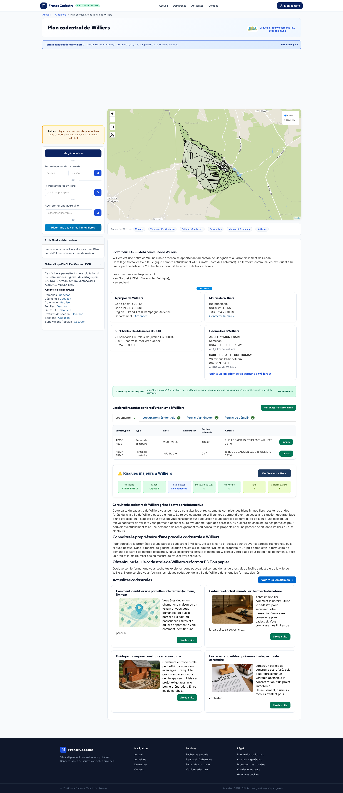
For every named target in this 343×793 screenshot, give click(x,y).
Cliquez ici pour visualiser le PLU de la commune (277, 29)
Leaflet (297, 218)
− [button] (112, 119)
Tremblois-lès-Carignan (162, 229)
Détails (286, 442)
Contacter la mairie (222, 316)
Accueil (163, 5)
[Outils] (112, 135)
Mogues (139, 229)
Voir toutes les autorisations (278, 407)
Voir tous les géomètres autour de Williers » (240, 373)
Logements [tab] (125, 417)
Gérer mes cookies (248, 774)
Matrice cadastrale (197, 769)
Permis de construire (198, 764)
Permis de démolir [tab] (239, 417)
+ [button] (112, 113)
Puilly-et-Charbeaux (192, 229)
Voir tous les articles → (277, 580)
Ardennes (60, 14)
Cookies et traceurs (248, 769)
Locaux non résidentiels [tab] (161, 417)
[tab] (73, 240)
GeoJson (64, 295)
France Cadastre (73, 6)
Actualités (197, 5)
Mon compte (292, 5)
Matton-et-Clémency (239, 229)
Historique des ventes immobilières (73, 227)
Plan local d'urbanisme (199, 759)
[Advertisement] (171, 79)
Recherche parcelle (197, 754)
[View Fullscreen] (112, 127)
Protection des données (251, 764)
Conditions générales (249, 759)
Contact (213, 5)
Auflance (262, 229)
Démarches (179, 5)
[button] (73, 240)
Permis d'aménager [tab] (202, 417)
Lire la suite (204, 288)
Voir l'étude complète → (274, 473)
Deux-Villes (216, 229)
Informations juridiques (250, 754)
